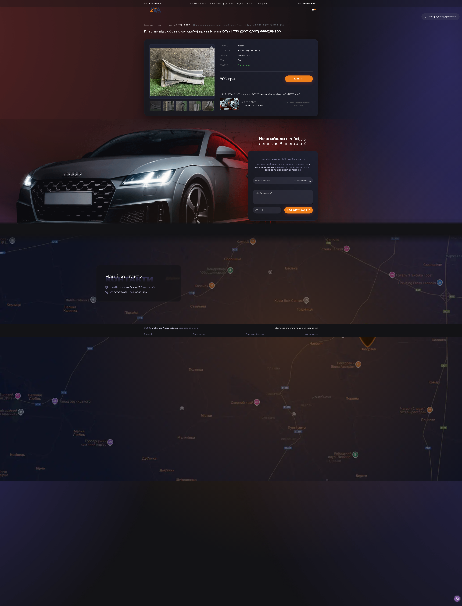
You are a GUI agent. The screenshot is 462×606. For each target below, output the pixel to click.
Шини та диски (236, 3)
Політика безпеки (255, 334)
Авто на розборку (218, 3)
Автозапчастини (198, 3)
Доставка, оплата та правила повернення (298, 104)
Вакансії (251, 3)
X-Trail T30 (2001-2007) (252, 106)
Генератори (263, 3)
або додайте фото (301, 180)
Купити (299, 79)
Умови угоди (311, 334)
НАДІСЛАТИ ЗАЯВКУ (298, 210)
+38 (153, 3)
